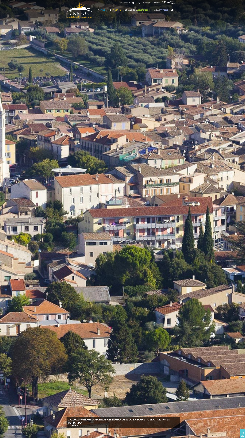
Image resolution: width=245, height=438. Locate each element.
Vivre (115, 10)
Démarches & (137, 10)
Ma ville (160, 10)
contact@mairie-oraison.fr (151, 3)
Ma (100, 10)
